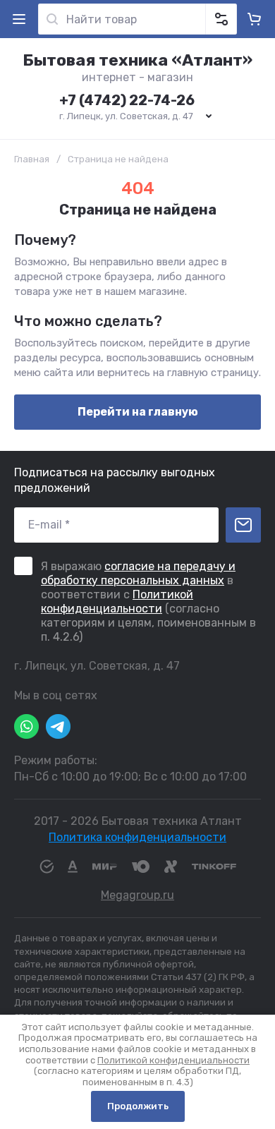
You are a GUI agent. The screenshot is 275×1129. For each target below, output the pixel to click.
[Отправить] (243, 525)
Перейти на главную (138, 411)
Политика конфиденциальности (137, 837)
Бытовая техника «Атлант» (137, 60)
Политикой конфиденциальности (117, 601)
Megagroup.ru (137, 895)
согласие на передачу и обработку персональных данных (138, 573)
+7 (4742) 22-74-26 (127, 100)
